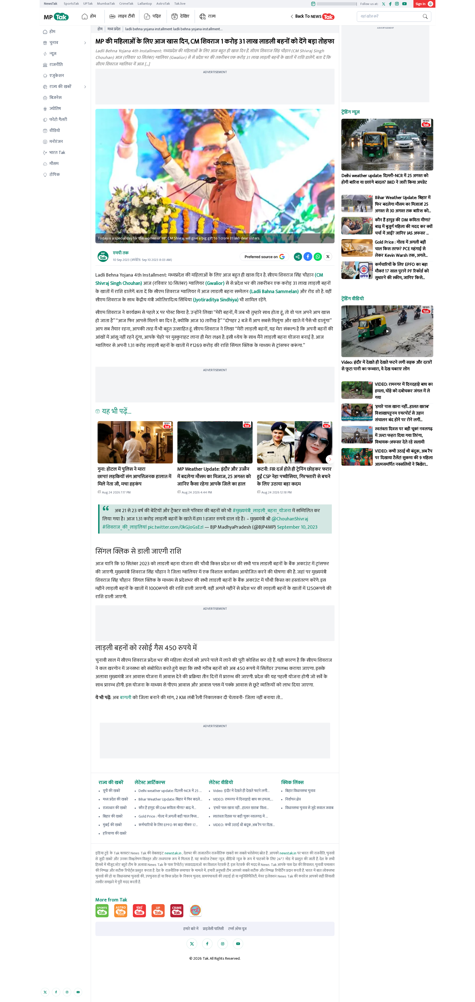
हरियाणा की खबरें (114, 833)
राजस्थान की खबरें (115, 808)
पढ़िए (157, 16)
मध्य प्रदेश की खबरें (115, 799)
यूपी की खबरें (111, 791)
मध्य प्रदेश (113, 29)
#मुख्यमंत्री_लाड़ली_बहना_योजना (262, 511)
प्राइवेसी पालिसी (213, 929)
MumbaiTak (106, 4)
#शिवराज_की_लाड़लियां (124, 527)
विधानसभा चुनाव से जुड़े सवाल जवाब (309, 808)
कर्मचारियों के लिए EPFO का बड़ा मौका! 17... (168, 825)
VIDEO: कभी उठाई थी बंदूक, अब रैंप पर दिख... (244, 825)
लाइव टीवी (126, 16)
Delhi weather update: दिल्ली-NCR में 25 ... (170, 791)
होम (93, 16)
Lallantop (145, 4)
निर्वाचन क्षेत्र (293, 799)
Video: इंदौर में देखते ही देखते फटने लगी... (241, 791)
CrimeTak (126, 4)
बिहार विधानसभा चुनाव (300, 791)
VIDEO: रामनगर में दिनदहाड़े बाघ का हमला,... (243, 799)
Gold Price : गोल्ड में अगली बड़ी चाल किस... (169, 816)
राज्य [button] (212, 16)
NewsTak (50, 4)
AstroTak (163, 4)
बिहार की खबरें (113, 816)
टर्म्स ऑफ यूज (237, 929)
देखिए (184, 16)
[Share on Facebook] (307, 256)
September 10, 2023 (297, 527)
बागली (125, 698)
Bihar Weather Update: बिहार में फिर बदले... (170, 799)
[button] (319, 16)
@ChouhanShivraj (290, 519)
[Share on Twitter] (327, 256)
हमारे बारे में (190, 929)
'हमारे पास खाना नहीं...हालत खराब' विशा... (241, 808)
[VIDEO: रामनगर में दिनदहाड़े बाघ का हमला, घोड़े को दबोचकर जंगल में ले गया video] (357, 390)
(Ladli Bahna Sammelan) (274, 292)
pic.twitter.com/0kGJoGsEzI (175, 527)
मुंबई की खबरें (112, 825)
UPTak (88, 4)
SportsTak (71, 4)
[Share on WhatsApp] (317, 256)
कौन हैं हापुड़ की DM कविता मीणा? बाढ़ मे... (167, 808)
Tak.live (180, 4)
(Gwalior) (215, 283)
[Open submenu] (85, 43)
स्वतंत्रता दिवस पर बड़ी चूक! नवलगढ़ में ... (240, 816)
